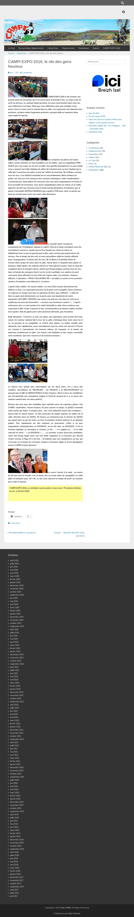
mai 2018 (14, 861)
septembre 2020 (17, 777)
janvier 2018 (15, 874)
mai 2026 (14, 570)
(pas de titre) (94, 113)
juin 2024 (14, 636)
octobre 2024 (15, 623)
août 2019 (14, 814)
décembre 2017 (16, 877)
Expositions (94, 154)
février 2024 (15, 648)
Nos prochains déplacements (31, 48)
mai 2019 (14, 824)
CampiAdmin (27, 73)
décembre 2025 (16, 585)
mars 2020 (14, 792)
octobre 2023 (15, 661)
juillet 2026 (14, 563)
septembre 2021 (17, 739)
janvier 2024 (15, 651)
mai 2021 (14, 752)
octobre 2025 (15, 592)
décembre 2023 (16, 654)
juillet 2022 (14, 708)
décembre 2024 (16, 617)
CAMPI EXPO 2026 (111, 48)
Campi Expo (53, 48)
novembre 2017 (16, 880)
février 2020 (15, 796)
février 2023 (15, 686)
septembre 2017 (17, 887)
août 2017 (14, 890)
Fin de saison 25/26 (97, 116)
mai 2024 (14, 639)
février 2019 (15, 833)
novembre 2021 (16, 733)
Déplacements (68, 48)
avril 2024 (14, 642)
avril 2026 (14, 573)
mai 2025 (14, 601)
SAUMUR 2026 (95, 132)
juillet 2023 (14, 670)
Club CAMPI (65, 908)
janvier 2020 (15, 799)
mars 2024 (14, 645)
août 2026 (14, 560)
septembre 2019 (17, 811)
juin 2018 (14, 858)
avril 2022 (14, 717)
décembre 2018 (16, 839)
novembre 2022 (16, 695)
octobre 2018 (15, 846)
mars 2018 (14, 868)
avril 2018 (14, 865)
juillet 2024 (14, 632)
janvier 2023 (15, 689)
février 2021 (15, 761)
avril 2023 (14, 679)
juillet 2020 (14, 780)
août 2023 (14, 667)
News (91, 163)
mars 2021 (14, 758)
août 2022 (14, 705)
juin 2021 (14, 748)
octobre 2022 (15, 698)
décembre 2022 (16, 692)
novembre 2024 (16, 620)
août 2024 (14, 629)
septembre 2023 (17, 664)
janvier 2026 (15, 582)
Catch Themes (74, 913)
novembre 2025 (16, 589)
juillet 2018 (14, 855)
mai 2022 (14, 714)
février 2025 (15, 610)
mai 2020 (14, 786)
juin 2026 (14, 567)
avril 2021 (14, 755)
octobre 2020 (15, 774)
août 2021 (14, 742)
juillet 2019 (14, 817)
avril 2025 (14, 604)
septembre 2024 (17, 626)
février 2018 (15, 871)
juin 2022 (14, 711)
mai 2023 (14, 676)
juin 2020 (14, 783)
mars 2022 (14, 720)
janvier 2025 (15, 614)
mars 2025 (14, 607)
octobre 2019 (15, 808)
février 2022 (15, 723)
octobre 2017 (15, 883)
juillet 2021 (14, 745)
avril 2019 (14, 827)
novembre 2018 (16, 843)
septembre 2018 (17, 849)
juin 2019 (14, 821)
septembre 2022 (17, 701)
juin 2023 (14, 673)
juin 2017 (14, 896)
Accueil (11, 53)
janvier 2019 (15, 836)
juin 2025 (14, 598)
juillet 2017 (14, 893)
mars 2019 (14, 830)
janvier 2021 (15, 764)
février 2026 (15, 579)
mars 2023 (14, 683)
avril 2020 (14, 789)
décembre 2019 (16, 802)
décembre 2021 (16, 730)
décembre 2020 (16, 767)
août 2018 (14, 852)
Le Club (11, 48)
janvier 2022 (15, 727)
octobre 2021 (15, 736)
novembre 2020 (16, 770)
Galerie (96, 48)
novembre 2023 (16, 658)
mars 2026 (14, 576)
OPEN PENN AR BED (98, 167)
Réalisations (83, 48)
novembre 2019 (16, 805)
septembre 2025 (17, 595)
